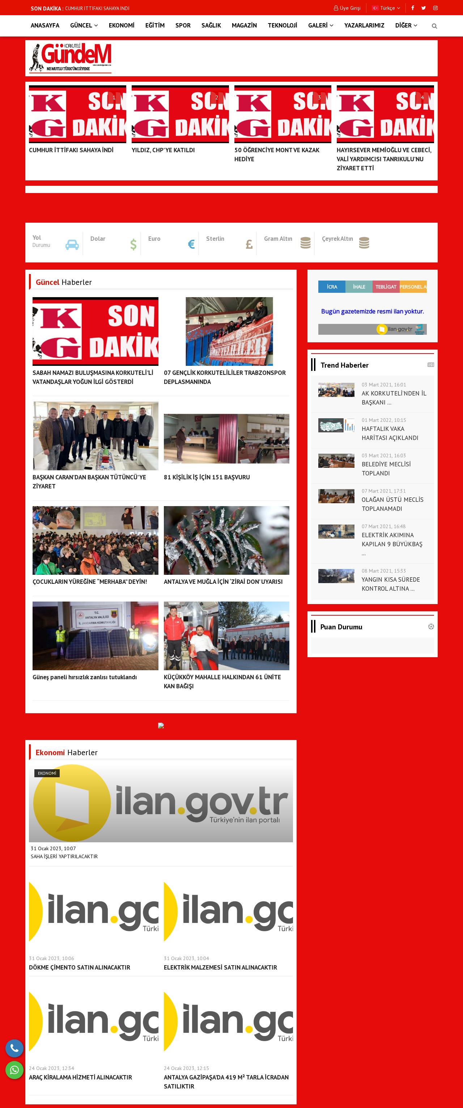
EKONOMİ (122, 25)
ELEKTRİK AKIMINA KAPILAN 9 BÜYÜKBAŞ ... (392, 544)
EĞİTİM (155, 25)
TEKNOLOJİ (282, 25)
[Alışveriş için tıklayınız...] (161, 725)
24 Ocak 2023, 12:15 (186, 1068)
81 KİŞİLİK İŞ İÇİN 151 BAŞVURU (207, 477)
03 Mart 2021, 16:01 (384, 384)
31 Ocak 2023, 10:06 (51, 958)
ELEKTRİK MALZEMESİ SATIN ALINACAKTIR (220, 967)
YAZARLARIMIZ (364, 25)
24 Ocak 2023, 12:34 (51, 1068)
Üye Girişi (350, 8)
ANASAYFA (45, 25)
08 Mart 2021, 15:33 (384, 571)
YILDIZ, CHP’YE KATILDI (163, 150)
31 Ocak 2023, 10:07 (53, 848)
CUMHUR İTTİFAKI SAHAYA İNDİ (97, 8)
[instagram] (435, 8)
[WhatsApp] (14, 1070)
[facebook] (412, 8)
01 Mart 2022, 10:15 (384, 420)
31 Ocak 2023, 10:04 (186, 958)
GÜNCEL (81, 25)
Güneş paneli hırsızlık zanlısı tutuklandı (85, 677)
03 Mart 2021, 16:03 (384, 455)
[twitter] (423, 8)
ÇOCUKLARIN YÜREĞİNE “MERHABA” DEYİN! (90, 582)
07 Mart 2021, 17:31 (384, 491)
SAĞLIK (211, 25)
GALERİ (318, 25)
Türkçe (387, 8)
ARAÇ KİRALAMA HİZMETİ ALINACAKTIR (80, 1077)
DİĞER (403, 25)
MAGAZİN (244, 25)
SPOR (183, 25)
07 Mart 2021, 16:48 (384, 526)
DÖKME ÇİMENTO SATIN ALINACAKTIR (79, 967)
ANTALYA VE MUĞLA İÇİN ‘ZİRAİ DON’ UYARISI (223, 582)
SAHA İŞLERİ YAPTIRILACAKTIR (64, 856)
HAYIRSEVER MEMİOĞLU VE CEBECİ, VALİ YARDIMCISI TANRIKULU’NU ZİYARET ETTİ (384, 159)
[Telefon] (14, 1048)
